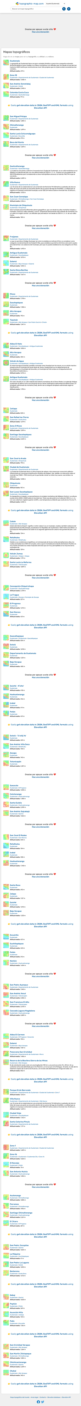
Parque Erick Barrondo (20, 1090)
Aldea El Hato (16, 344)
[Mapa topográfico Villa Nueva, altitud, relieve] (6, 187)
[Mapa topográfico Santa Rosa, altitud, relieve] (6, 887)
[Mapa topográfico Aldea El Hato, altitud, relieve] (6, 346)
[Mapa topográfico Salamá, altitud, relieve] (6, 263)
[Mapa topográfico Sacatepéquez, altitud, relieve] (6, 304)
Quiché (21, 814)
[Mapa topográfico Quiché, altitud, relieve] (6, 904)
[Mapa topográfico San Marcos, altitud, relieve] (6, 614)
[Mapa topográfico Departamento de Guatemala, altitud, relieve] (6, 655)
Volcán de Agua (17, 361)
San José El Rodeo (18, 835)
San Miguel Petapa (18, 116)
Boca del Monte (17, 142)
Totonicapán (23, 565)
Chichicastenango (18, 1362)
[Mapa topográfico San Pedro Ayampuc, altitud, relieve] (6, 987)
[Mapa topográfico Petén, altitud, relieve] (6, 714)
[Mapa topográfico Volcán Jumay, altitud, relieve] (6, 556)
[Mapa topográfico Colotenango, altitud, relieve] (6, 796)
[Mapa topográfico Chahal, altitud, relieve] (6, 1373)
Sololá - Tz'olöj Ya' (18, 736)
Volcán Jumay (16, 554)
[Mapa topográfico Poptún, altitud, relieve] (6, 1306)
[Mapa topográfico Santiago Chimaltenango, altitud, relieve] (6, 1215)
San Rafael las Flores (19, 417)
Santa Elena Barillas (19, 270)
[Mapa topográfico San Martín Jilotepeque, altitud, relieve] (6, 1355)
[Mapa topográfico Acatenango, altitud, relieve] (6, 1197)
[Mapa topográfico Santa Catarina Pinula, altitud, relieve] (6, 1124)
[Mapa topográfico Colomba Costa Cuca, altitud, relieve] (6, 94)
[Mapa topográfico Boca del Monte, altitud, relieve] (6, 144)
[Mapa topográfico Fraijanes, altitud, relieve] (6, 243)
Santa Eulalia (16, 803)
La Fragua (14, 595)
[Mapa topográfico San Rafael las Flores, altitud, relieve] (6, 419)
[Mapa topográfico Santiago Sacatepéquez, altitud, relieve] (6, 436)
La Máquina (15, 1254)
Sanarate (14, 785)
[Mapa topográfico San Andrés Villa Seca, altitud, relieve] (6, 746)
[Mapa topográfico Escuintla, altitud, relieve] (6, 937)
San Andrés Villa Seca (20, 744)
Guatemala (15, 61)
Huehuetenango (17, 694)
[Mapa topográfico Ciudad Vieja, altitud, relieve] (6, 1115)
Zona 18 (13, 75)
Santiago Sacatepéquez (21, 434)
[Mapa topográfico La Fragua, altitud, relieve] (6, 597)
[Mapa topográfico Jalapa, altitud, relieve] (6, 896)
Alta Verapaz (15, 311)
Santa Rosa (22, 420)
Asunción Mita (16, 1312)
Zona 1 (13, 1146)
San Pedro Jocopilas (19, 1245)
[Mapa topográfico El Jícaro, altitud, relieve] (6, 1223)
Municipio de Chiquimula (21, 205)
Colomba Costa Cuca (19, 92)
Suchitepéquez (17, 943)
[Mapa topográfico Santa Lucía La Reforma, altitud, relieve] (6, 564)
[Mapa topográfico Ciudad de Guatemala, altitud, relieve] (6, 473)
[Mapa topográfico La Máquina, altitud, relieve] (6, 1256)
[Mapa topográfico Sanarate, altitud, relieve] (6, 787)
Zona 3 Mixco (16, 426)
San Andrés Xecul (18, 993)
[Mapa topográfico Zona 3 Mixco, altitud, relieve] (6, 428)
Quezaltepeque (17, 636)
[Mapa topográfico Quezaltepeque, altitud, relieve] (6, 638)
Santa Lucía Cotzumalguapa (22, 134)
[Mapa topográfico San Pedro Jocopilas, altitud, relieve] (6, 1247)
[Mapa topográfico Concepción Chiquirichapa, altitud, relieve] (6, 588)
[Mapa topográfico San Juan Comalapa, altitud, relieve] (6, 199)
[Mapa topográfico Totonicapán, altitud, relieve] (6, 763)
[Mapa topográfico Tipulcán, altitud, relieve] (6, 322)
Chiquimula (22, 208)
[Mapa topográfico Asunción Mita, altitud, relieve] (6, 1314)
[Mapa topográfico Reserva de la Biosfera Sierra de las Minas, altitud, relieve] (6, 1065)
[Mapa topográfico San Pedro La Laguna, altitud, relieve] (6, 1264)
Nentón (13, 961)
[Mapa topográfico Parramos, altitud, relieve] (6, 1206)
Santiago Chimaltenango (21, 1213)
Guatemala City (32, 1157)
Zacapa (21, 597)
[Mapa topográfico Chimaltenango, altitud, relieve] (6, 127)
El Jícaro (14, 1221)
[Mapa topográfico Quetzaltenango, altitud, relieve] (6, 172)
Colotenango (16, 794)
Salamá (13, 261)
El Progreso (15, 603)
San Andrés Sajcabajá (20, 811)
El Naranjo (14, 1163)
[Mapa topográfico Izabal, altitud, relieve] (6, 705)
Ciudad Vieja (15, 1113)
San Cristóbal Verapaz (20, 1345)
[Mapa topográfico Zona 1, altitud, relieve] (6, 1148)
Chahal (13, 1371)
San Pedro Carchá (34, 322)
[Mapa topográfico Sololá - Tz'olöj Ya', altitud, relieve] (6, 738)
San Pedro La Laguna (19, 1262)
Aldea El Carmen (17, 1035)
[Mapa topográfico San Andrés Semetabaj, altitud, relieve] (6, 86)
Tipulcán (14, 320)
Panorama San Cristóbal (21, 1052)
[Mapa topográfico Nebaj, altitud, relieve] (6, 1297)
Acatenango (15, 1195)
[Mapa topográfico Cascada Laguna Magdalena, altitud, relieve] (6, 1013)
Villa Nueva (15, 182)
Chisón (44, 322)
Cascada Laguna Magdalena (22, 1011)
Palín (12, 1321)
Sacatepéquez (23, 255)
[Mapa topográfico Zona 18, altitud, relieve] (6, 77)
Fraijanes (14, 237)
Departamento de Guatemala (28, 77)
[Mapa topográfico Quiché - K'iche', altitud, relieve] (6, 688)
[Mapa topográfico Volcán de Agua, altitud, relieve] (6, 367)
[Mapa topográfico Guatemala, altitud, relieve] (6, 66)
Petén (12, 712)
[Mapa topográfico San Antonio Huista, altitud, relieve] (6, 1173)
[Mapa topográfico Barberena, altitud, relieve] (6, 1273)
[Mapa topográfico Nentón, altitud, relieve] (6, 963)
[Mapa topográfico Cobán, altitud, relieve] (6, 527)
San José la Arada (18, 458)
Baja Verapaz (23, 264)
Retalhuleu (15, 537)
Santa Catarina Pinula (20, 1122)
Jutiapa (13, 408)
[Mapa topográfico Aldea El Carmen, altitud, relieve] (6, 1037)
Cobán (13, 521)
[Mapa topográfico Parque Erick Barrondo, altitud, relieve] (6, 1092)
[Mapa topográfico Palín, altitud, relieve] (6, 1323)
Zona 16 (13, 1154)
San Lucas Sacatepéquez (21, 492)
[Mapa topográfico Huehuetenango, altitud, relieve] (6, 696)
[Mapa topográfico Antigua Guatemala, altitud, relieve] (6, 255)
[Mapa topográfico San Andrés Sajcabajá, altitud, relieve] (6, 813)
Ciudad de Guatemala (47, 77)
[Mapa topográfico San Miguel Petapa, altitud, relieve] (6, 118)
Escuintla (22, 136)
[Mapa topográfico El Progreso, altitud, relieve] (6, 605)
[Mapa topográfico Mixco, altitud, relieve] (6, 296)
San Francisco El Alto (19, 1002)
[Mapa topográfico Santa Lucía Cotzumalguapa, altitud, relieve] (6, 136)
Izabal (12, 703)
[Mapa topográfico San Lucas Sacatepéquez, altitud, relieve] (6, 497)
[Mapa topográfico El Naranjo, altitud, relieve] (6, 1165)
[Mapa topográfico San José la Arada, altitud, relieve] (6, 460)
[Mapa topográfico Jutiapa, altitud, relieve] (6, 410)
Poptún (13, 1304)
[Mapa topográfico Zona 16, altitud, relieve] (6, 1156)
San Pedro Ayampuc (19, 985)
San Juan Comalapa (19, 197)
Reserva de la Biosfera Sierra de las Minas (29, 1060)
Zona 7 (57, 1092)
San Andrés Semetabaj (20, 84)
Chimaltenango (17, 125)
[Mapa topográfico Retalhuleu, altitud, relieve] (6, 543)
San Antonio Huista (19, 1171)
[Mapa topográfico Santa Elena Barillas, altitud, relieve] (6, 272)
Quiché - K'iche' (17, 686)
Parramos (14, 1204)
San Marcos (15, 612)
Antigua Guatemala (18, 253)
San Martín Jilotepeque (20, 1353)
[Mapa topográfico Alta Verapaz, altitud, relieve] (6, 313)
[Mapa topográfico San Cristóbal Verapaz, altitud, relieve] (6, 1347)
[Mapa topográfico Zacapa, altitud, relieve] (6, 755)
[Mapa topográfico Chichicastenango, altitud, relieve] (6, 1364)
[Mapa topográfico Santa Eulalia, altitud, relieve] (6, 805)
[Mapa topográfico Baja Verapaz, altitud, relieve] (6, 664)
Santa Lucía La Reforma (20, 562)
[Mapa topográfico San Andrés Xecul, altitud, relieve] (6, 995)
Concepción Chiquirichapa (22, 586)
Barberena (14, 1271)
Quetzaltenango (24, 95)
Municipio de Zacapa (32, 597)
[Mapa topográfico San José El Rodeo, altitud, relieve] (6, 837)
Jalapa (21, 556)
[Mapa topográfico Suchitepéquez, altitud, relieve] (6, 945)
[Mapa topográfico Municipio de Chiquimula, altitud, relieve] (6, 211)
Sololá (21, 86)
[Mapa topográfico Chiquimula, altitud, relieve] (6, 485)
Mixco (12, 294)
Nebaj (12, 1295)
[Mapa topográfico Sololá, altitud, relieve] (6, 647)
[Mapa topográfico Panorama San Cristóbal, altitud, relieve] (6, 1054)
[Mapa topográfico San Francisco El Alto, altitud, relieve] (6, 1004)
